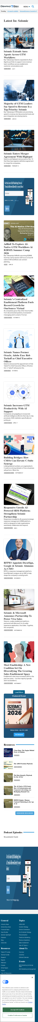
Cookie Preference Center (17, 1015)
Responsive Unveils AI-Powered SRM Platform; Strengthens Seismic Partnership (17, 512)
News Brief (7, 68)
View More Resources (24, 813)
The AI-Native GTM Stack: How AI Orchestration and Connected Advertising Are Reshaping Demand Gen (22, 789)
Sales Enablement (24, 943)
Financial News (5, 929)
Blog (5, 264)
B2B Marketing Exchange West (26, 966)
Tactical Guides (5, 955)
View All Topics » (23, 945)
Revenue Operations (24, 940)
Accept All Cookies (17, 1010)
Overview (21, 952)
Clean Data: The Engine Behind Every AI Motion (24, 751)
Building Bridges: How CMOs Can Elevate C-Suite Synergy (18, 460)
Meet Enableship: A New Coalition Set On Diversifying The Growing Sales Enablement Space (18, 669)
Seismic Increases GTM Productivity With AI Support (16, 408)
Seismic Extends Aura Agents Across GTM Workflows (15, 54)
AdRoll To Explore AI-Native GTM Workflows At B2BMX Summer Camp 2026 (18, 248)
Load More (19, 692)
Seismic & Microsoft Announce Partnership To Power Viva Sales (18, 616)
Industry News (8, 528)
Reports (16, 755)
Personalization (23, 935)
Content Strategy (23, 927)
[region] (17, 998)
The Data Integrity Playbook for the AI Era (23, 776)
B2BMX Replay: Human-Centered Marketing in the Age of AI (24, 802)
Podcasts (3, 937)
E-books (3, 965)
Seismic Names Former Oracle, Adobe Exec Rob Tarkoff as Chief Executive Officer (18, 356)
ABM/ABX (22, 924)
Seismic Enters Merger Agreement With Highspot (18, 155)
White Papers (18, 767)
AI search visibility (12, 11)
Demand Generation (24, 929)
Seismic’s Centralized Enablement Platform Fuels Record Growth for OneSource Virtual (19, 303)
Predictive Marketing (24, 937)
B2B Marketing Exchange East (27, 969)
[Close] (32, 977)
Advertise (21, 955)
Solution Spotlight (6, 935)
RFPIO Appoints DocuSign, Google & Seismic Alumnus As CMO (19, 566)
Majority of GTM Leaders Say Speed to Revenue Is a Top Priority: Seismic (18, 106)
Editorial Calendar (24, 957)
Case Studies (8, 317)
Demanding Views (9, 473)
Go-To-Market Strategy (25, 932)
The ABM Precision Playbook (23, 764)
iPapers (3, 970)
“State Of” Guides (5, 952)
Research (3, 957)
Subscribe (3, 943)
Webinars (17, 780)
